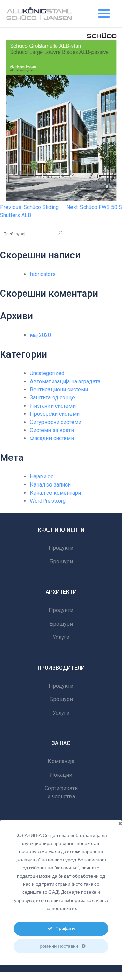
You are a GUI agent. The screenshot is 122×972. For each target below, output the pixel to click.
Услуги (61, 637)
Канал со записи (50, 484)
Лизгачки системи (53, 406)
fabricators (43, 274)
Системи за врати (52, 430)
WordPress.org (48, 501)
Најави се (42, 476)
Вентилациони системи (59, 389)
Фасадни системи (52, 438)
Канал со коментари (55, 493)
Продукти (61, 548)
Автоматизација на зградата (65, 381)
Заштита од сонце (52, 397)
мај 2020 (40, 335)
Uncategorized (47, 373)
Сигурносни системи (55, 422)
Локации (61, 775)
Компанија (61, 761)
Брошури (61, 561)
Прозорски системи (55, 414)
